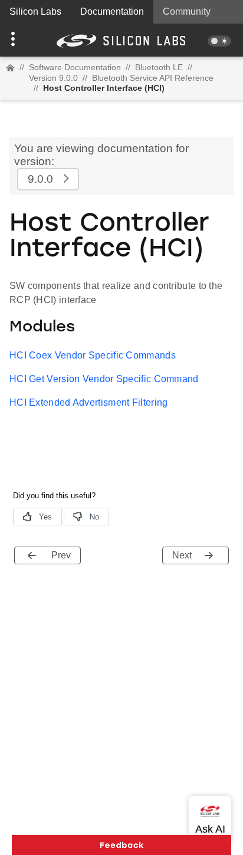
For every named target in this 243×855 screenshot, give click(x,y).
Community (187, 11)
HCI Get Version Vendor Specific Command (104, 379)
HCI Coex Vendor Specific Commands (92, 355)
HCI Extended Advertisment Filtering (88, 402)
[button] (18, 40)
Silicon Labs (35, 11)
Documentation (112, 11)
